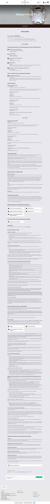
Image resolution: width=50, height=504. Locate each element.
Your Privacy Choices (28, 502)
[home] (25, 2)
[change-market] (40, 2)
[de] (46, 1)
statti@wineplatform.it (20, 492)
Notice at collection (19, 502)
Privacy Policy (35, 493)
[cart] (47, 2)
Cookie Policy (28, 226)
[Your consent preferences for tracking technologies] (49, 378)
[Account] (43, 2)
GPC (27, 422)
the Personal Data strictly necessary (22, 471)
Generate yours (39, 477)
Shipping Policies (35, 496)
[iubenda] (25, 478)
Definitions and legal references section (30, 333)
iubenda (8, 471)
